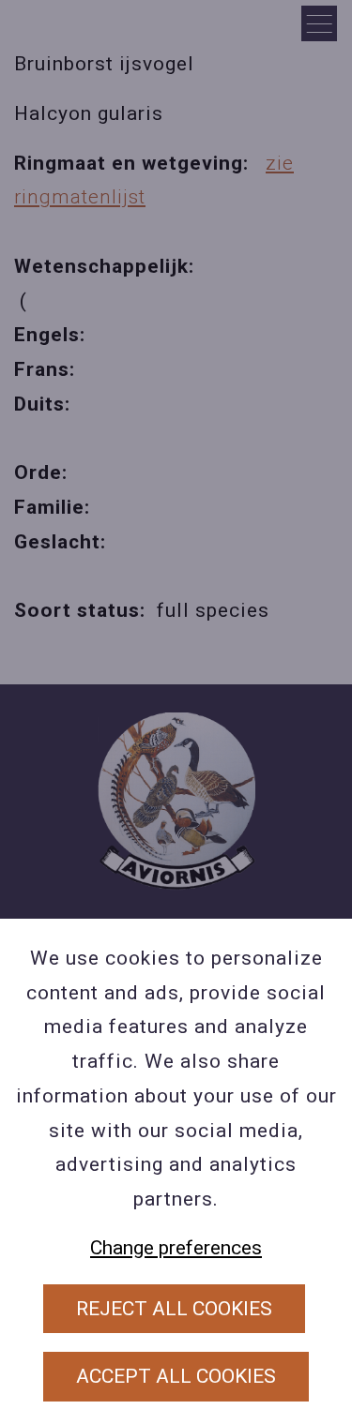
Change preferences (176, 1248)
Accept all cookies (176, 1376)
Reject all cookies (174, 1308)
